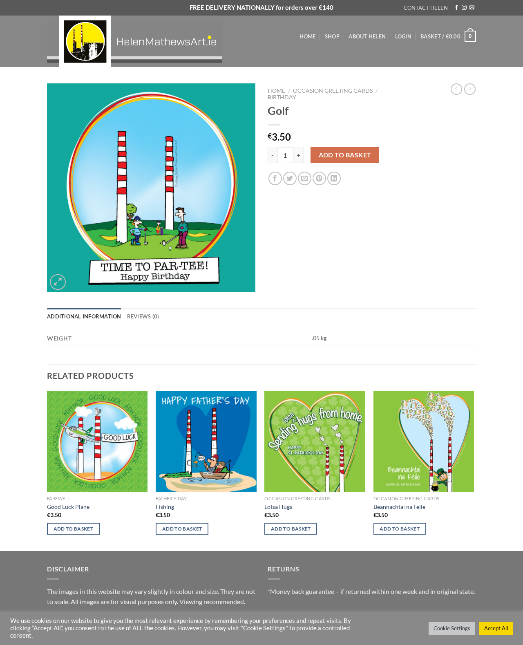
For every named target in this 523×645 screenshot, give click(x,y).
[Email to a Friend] (304, 178)
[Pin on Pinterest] (319, 178)
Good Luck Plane (68, 506)
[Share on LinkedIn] (334, 178)
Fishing (165, 506)
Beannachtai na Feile (399, 506)
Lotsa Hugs (278, 506)
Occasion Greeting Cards (333, 90)
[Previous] (47, 470)
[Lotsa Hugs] (314, 441)
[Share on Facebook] (275, 178)
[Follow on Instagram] (464, 8)
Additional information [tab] (84, 316)
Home (307, 36)
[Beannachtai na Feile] (423, 441)
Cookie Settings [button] (452, 628)
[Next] (473, 470)
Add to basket (345, 155)
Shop (332, 36)
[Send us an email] (471, 8)
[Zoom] (58, 282)
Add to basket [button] (74, 528)
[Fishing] (206, 441)
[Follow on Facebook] (456, 8)
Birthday (282, 97)
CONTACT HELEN (426, 7)
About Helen (367, 36)
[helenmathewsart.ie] (139, 41)
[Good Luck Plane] (97, 441)
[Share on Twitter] (290, 178)
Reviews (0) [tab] (143, 316)
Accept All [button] (496, 628)
